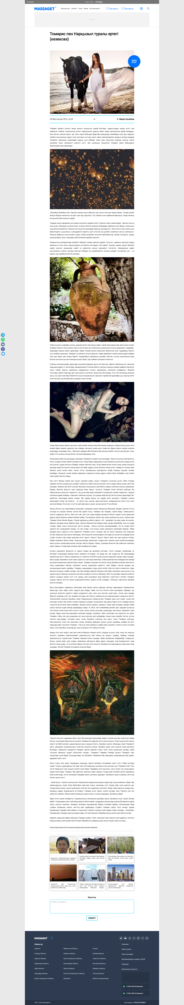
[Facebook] (134, 938)
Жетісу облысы (69, 968)
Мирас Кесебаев (126, 119)
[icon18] (51, 938)
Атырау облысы (40, 953)
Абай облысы (39, 968)
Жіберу (92, 918)
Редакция (125, 964)
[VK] (130, 938)
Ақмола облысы (40, 958)
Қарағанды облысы (41, 963)
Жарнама (30, 2)
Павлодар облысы (41, 973)
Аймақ (86, 8)
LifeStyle (74, 8)
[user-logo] (141, 8)
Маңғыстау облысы (71, 948)
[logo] (45, 8)
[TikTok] (121, 938)
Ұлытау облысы (98, 973)
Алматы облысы (69, 953)
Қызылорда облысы (71, 963)
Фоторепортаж (95, 8)
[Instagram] (138, 938)
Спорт (80, 8)
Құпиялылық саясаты (129, 969)
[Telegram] (143, 938)
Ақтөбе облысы (98, 953)
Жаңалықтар (65, 8)
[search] (148, 8)
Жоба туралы (126, 949)
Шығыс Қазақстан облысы (44, 978)
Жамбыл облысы (99, 968)
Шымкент (67, 978)
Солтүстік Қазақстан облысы (74, 973)
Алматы (37, 948)
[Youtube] (125, 938)
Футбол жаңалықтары (101, 978)
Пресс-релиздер (127, 954)
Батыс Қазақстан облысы (73, 958)
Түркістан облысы (99, 958)
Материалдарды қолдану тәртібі (133, 959)
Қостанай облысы (99, 963)
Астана (95, 948)
